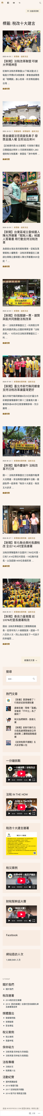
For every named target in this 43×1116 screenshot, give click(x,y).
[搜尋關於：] (40, 3)
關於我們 (9, 989)
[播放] (9, 780)
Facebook (12, 935)
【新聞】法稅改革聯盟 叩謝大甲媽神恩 (20, 63)
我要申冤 (9, 1040)
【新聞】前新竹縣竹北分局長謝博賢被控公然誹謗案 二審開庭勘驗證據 (25, 732)
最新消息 (24, 56)
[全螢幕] (34, 780)
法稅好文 (9, 1066)
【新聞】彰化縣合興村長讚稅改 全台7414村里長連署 (21, 544)
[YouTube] (14, 2)
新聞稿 (16, 56)
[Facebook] (8, 2)
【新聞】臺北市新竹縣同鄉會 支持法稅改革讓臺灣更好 (21, 388)
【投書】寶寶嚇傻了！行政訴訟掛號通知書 (25, 701)
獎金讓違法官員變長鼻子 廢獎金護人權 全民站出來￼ (20, 137)
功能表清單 (34, 11)
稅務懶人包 (10, 1070)
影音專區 (9, 1025)
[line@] (19, 2)
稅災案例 (9, 1036)
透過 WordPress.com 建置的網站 (16, 1108)
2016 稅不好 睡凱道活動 (16, 1093)
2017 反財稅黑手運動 (15, 1089)
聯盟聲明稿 (10, 1017)
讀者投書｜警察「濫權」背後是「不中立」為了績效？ (25, 710)
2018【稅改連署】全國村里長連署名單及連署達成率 (22, 1005)
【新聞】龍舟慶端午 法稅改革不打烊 (20, 467)
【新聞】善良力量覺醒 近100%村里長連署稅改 (19, 618)
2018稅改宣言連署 (14, 1000)
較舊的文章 (29, 660)
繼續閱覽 (6, 88)
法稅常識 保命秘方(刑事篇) (17, 1051)
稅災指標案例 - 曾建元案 (25, 721)
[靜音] (30, 780)
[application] (21, 773)
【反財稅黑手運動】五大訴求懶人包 (25, 743)
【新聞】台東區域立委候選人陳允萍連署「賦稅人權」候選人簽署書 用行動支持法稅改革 (21, 237)
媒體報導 (17, 131)
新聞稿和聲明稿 (20, 382)
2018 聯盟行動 (12, 1085)
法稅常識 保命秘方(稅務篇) (17, 1055)
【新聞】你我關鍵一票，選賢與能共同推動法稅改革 (21, 317)
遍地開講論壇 (11, 1081)
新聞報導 (26, 131)
